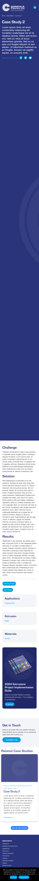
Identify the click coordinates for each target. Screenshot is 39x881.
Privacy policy (24, 877)
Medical (4, 863)
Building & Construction (10, 786)
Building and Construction (10, 846)
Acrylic (7, 638)
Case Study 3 (12, 791)
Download (9, 704)
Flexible (10, 788)
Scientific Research (8, 853)
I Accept (13, 877)
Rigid (7, 621)
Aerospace (5, 844)
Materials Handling (7, 860)
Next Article (8, 590)
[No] (37, 874)
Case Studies (10, 16)
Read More (8, 817)
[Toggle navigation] (35, 7)
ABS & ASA (28, 786)
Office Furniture (6, 865)
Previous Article (9, 584)
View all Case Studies (19, 828)
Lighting (4, 858)
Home (3, 16)
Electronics (5, 851)
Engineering (9, 603)
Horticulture (5, 856)
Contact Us (11, 739)
